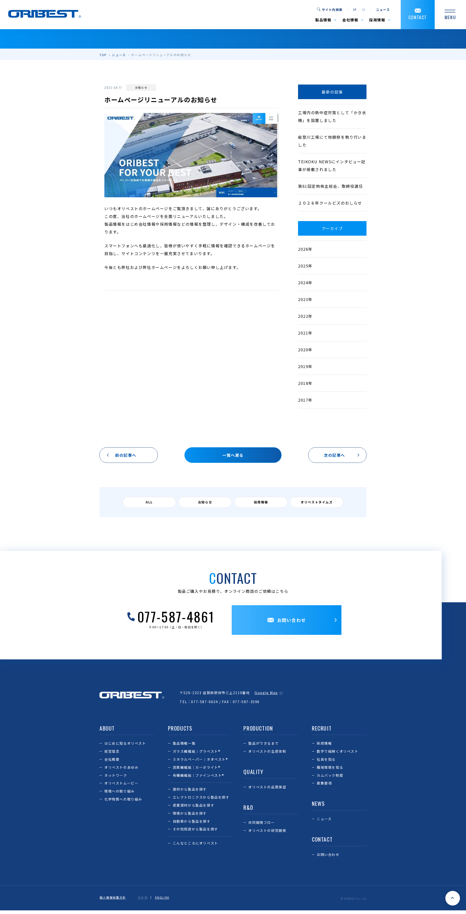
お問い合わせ (328, 854)
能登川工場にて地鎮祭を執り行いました (332, 141)
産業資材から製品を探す (194, 805)
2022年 (305, 316)
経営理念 (111, 751)
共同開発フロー (261, 822)
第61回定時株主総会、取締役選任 (330, 186)
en (364, 10)
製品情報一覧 (184, 743)
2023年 (305, 299)
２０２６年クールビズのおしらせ (330, 203)
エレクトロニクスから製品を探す (201, 797)
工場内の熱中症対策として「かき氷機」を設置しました (332, 116)
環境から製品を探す (190, 813)
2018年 (305, 383)
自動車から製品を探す (192, 821)
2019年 (305, 366)
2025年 (305, 266)
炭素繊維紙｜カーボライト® (197, 767)
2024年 (305, 282)
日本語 (143, 897)
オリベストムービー (121, 783)
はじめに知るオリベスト (125, 743)
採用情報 (324, 743)
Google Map (266, 692)
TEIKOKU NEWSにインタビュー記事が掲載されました (332, 165)
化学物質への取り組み (123, 799)
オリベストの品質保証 (267, 787)
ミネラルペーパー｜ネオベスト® (200, 759)
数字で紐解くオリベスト (337, 751)
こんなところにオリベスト (195, 843)
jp (355, 10)
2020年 (305, 350)
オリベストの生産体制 (267, 751)
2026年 (305, 249)
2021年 (305, 333)
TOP (103, 54)
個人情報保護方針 (113, 897)
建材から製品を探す (190, 789)
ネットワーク (115, 775)
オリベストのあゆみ (121, 767)
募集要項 (324, 783)
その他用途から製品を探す (195, 829)
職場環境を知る (330, 767)
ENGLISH (162, 897)
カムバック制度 (330, 775)
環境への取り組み (119, 791)
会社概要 (111, 759)
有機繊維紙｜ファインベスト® (198, 775)
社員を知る (326, 759)
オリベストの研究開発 (267, 830)
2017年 (305, 400)
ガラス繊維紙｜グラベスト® (197, 751)
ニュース (383, 9)
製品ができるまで (263, 743)
